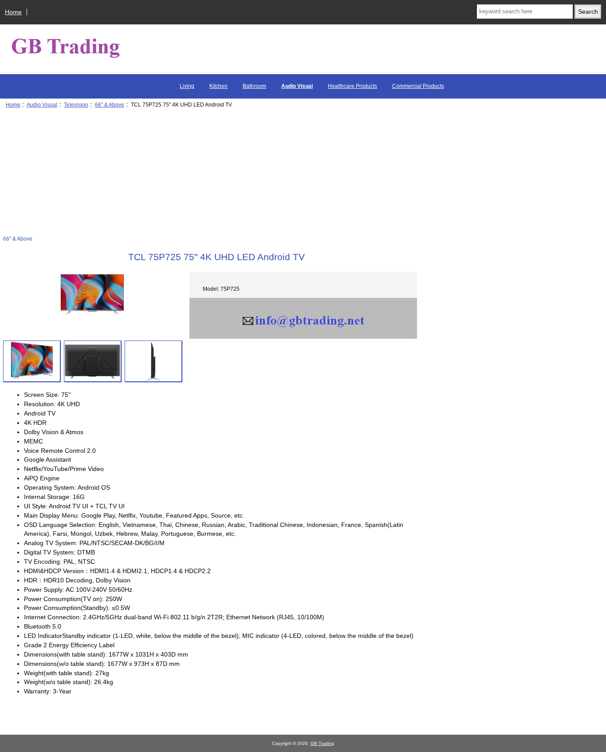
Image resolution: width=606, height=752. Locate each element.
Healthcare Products (352, 86)
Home (13, 12)
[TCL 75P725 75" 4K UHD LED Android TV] (31, 361)
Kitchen (218, 86)
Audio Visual (42, 104)
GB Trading (322, 743)
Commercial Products (418, 86)
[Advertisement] (210, 173)
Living (187, 86)
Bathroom (254, 86)
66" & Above (109, 104)
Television (76, 104)
